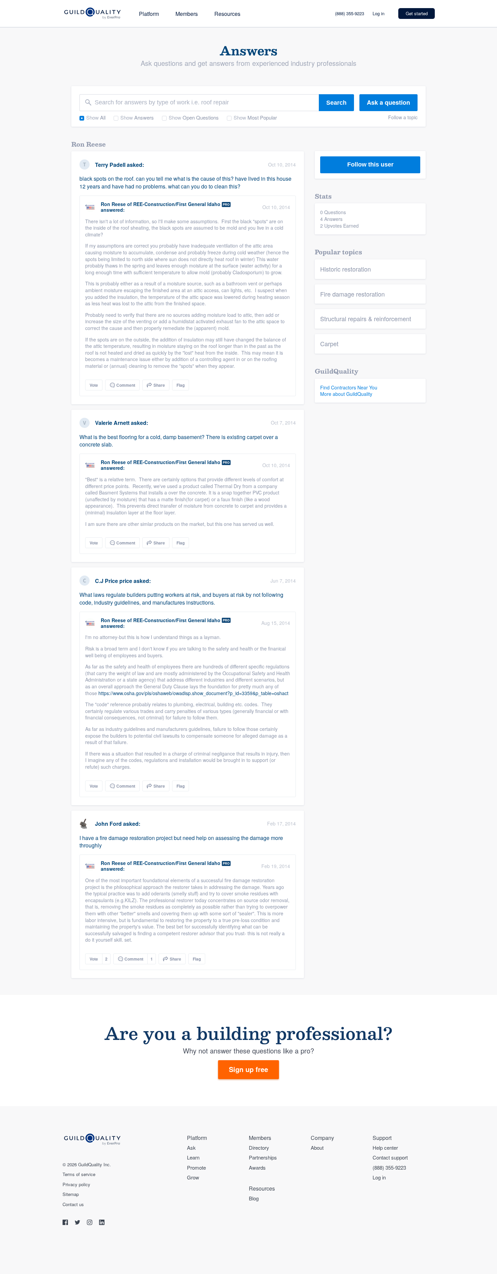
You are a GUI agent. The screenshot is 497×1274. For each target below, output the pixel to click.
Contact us (73, 1204)
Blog (254, 1198)
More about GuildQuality (346, 393)
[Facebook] (66, 1223)
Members (186, 14)
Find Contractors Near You (348, 387)
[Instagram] (90, 1223)
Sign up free (248, 1069)
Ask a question (388, 102)
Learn (193, 1157)
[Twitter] (78, 1223)
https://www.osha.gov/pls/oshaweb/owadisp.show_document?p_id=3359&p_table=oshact (193, 693)
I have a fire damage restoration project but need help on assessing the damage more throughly (181, 841)
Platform (149, 14)
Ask (191, 1147)
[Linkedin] (101, 1223)
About (317, 1147)
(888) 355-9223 (349, 13)
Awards (257, 1167)
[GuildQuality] (92, 13)
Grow (193, 1177)
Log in (378, 13)
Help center (385, 1147)
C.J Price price (113, 581)
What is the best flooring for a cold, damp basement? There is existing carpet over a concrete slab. (178, 440)
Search (336, 102)
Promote (196, 1167)
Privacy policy (76, 1184)
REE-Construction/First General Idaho (176, 204)
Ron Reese (113, 204)
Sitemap (71, 1194)
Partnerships (263, 1157)
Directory (259, 1147)
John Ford (108, 823)
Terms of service (79, 1174)
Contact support (390, 1157)
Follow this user (370, 164)
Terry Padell (110, 165)
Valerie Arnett (112, 423)
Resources (227, 14)
